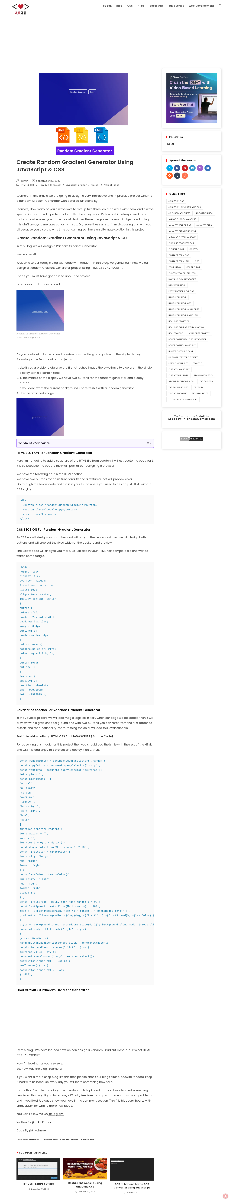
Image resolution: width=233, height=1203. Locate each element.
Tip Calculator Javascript (182, 399)
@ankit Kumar (41, 1122)
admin (24, 180)
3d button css (176, 201)
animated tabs (204, 225)
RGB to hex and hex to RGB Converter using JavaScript (132, 1185)
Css (197, 261)
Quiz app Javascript (179, 369)
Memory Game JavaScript (182, 345)
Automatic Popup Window (182, 237)
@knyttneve (37, 1130)
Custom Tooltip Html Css (182, 273)
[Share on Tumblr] (177, 176)
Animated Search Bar (179, 225)
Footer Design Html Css (181, 291)
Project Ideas (111, 185)
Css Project (193, 267)
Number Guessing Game (180, 351)
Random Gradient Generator (37, 1139)
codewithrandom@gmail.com (193, 419)
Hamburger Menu (177, 297)
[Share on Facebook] (177, 168)
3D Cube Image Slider (179, 213)
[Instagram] (168, 144)
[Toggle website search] (220, 6)
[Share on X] (169, 168)
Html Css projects (178, 321)
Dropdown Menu (177, 285)
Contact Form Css (178, 255)
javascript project (76, 185)
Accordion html (205, 213)
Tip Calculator (200, 393)
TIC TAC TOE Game (177, 393)
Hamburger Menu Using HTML (183, 315)
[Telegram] (173, 144)
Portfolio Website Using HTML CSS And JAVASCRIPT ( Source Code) (64, 736)
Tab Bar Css (206, 381)
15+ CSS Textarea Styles (38, 1184)
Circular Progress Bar (181, 243)
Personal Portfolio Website (183, 357)
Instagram (56, 1114)
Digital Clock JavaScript (182, 279)
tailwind (198, 387)
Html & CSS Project (50, 185)
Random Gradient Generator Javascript (73, 1139)
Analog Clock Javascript (182, 219)
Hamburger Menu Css (179, 303)
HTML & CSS (28, 185)
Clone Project (176, 249)
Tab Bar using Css (178, 387)
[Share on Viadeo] (185, 176)
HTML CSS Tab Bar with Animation (186, 327)
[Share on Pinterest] (185, 168)
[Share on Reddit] (169, 176)
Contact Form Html (179, 261)
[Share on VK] (207, 168)
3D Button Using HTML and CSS (184, 207)
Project (95, 185)
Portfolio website (178, 363)
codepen (193, 249)
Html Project (175, 333)
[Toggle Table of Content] (146, 443)
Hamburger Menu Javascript (183, 309)
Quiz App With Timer (178, 375)
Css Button (174, 267)
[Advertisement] (116, 41)
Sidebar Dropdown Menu (181, 381)
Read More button (203, 375)
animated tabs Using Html (182, 231)
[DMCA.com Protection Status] (191, 438)
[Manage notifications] (225, 1196)
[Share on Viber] (200, 168)
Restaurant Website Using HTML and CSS (85, 1184)
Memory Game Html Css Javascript (187, 339)
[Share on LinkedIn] (192, 168)
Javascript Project (199, 333)
